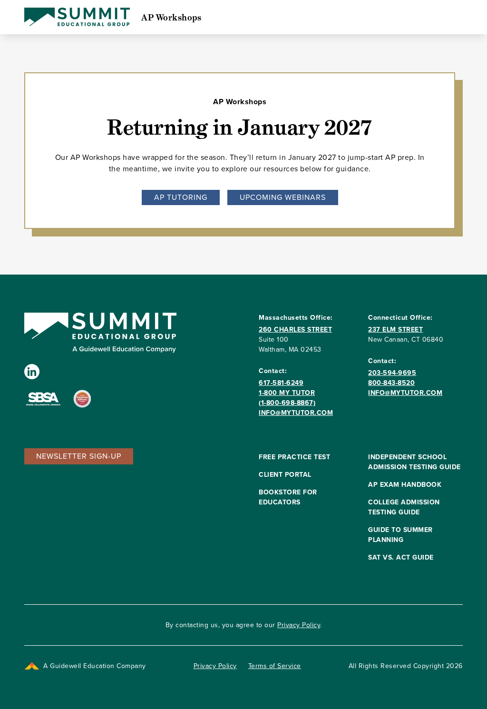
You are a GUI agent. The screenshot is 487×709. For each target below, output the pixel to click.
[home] (77, 17)
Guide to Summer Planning (400, 535)
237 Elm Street (395, 330)
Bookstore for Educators (288, 497)
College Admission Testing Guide (404, 507)
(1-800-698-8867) (287, 403)
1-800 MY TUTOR (287, 393)
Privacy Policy (298, 625)
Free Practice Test (294, 457)
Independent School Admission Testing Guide (414, 462)
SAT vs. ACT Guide (401, 557)
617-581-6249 (281, 383)
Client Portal (285, 475)
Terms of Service (274, 666)
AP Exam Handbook (404, 485)
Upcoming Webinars (283, 197)
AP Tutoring (180, 197)
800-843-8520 (391, 383)
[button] (78, 456)
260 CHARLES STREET (295, 330)
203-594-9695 (392, 373)
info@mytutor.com (296, 413)
